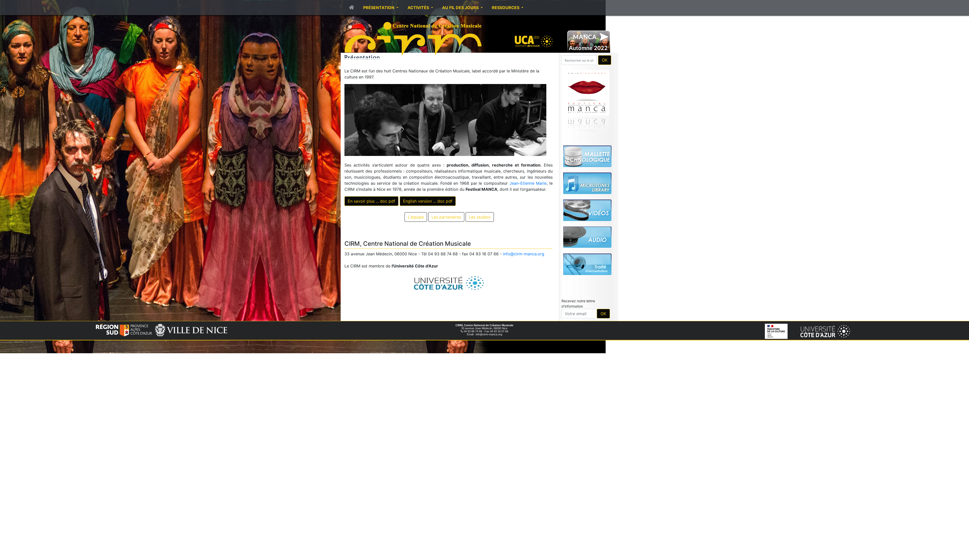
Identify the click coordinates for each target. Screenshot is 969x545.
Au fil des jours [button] (461, 7)
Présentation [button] (379, 7)
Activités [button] (419, 7)
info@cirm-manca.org (523, 253)
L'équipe (416, 217)
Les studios (480, 217)
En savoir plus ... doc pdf (371, 201)
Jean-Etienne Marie (528, 183)
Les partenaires (446, 217)
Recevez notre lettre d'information (578, 303)
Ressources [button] (506, 7)
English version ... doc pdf (427, 201)
